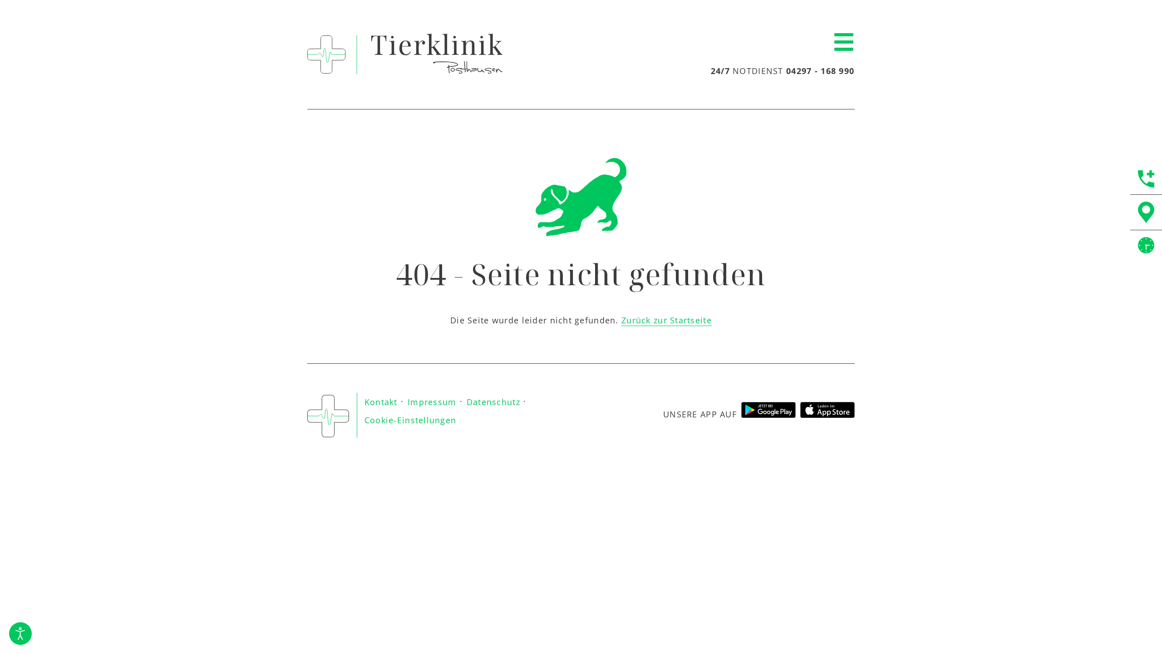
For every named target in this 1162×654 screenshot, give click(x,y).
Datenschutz (493, 401)
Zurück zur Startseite (666, 320)
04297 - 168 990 (820, 70)
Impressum (432, 401)
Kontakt (381, 401)
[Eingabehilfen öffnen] (20, 633)
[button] (843, 42)
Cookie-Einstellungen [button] (410, 420)
